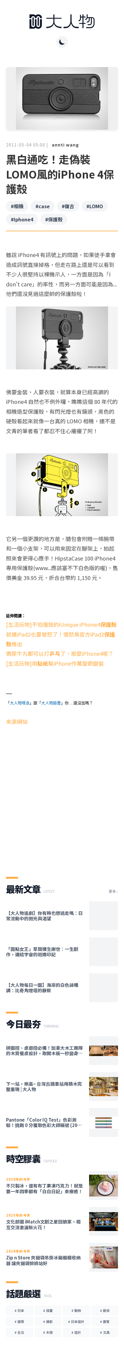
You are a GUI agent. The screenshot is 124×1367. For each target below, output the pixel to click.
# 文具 (105, 1332)
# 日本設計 (76, 1321)
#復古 (68, 206)
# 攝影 (48, 1321)
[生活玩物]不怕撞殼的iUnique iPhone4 (61, 624)
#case (43, 206)
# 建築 (19, 1321)
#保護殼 (54, 219)
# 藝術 (105, 1310)
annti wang (65, 145)
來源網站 (17, 721)
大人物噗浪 (19, 703)
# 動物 (76, 1310)
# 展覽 (105, 1321)
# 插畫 (48, 1310)
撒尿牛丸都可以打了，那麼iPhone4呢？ (59, 653)
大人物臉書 (51, 703)
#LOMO (94, 206)
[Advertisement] (62, 796)
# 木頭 (48, 1332)
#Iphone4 (22, 219)
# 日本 (19, 1310)
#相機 (17, 206)
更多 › (113, 891)
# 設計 (76, 1332)
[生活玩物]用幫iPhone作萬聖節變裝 (55, 663)
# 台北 (19, 1332)
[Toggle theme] (62, 42)
